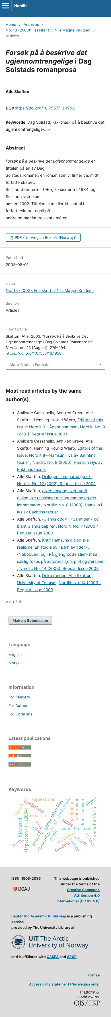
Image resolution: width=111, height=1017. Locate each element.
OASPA (53, 957)
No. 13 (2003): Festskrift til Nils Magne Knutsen (48, 30)
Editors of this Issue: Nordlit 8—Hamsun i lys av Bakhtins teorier (60, 455)
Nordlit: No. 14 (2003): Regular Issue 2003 (59, 568)
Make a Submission (30, 620)
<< (8, 601)
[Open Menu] (5, 5)
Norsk (14, 662)
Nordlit (20, 5)
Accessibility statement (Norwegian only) (64, 984)
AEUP (72, 957)
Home (11, 24)
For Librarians (20, 714)
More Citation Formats (29, 364)
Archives (31, 24)
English (15, 654)
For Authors (19, 705)
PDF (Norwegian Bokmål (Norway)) (45, 237)
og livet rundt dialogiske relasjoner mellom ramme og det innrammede (56, 497)
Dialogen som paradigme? (67, 476)
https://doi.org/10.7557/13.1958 (45, 108)
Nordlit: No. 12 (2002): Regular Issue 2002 (56, 483)
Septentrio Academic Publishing (38, 916)
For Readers (19, 697)
